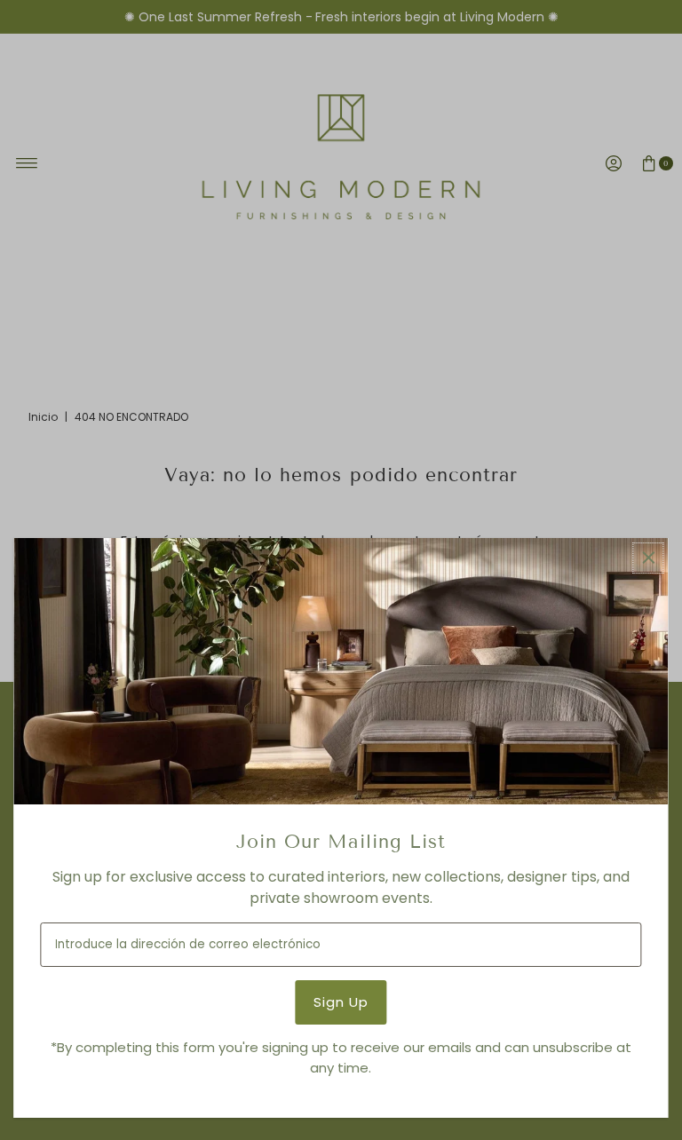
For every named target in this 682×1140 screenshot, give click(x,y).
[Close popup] (648, 558)
